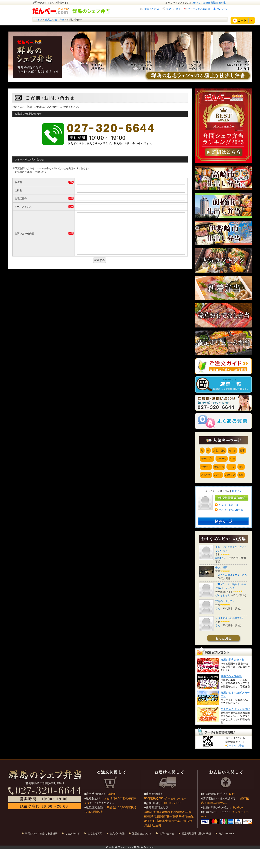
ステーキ (221, 458)
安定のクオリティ (225, 601)
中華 (232, 458)
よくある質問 (95, 833)
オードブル (207, 458)
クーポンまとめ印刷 (199, 9)
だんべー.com (226, 833)
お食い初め (219, 450)
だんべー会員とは (228, 505)
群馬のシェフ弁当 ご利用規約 (41, 833)
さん (217, 608)
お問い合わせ (166, 833)
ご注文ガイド (72, 833)
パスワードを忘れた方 (231, 510)
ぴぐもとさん (222, 595)
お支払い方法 (117, 833)
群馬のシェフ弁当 (54, 19)
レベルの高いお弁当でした (230, 618)
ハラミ (218, 475)
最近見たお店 (151, 9)
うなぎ (232, 450)
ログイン (196, 2)
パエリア (230, 475)
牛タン (231, 466)
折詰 (241, 466)
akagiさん (220, 558)
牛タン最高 (221, 567)
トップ (38, 19)
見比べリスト (173, 9)
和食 (241, 475)
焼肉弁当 (219, 466)
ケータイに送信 (234, 745)
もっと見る (223, 638)
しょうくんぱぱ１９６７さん (231, 574)
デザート (206, 466)
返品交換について (142, 833)
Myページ (222, 9)
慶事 (242, 450)
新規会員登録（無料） (215, 2)
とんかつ (206, 475)
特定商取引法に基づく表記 (196, 833)
